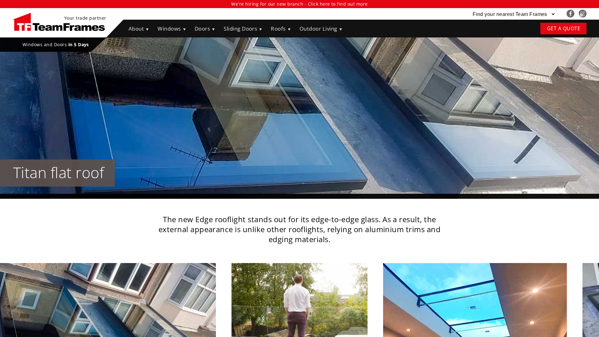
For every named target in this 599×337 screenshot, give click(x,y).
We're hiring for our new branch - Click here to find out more (299, 4)
